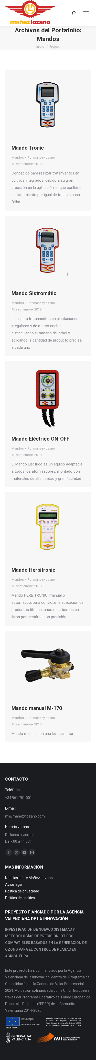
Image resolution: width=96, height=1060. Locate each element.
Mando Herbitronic (33, 570)
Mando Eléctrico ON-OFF (40, 439)
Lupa (41, 104)
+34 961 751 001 (18, 798)
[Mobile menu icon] (86, 13)
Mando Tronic (28, 148)
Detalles (54, 104)
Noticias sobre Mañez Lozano (29, 878)
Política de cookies (20, 898)
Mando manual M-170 (37, 708)
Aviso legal (14, 884)
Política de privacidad (22, 891)
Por (41, 157)
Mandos (18, 157)
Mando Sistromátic (34, 293)
